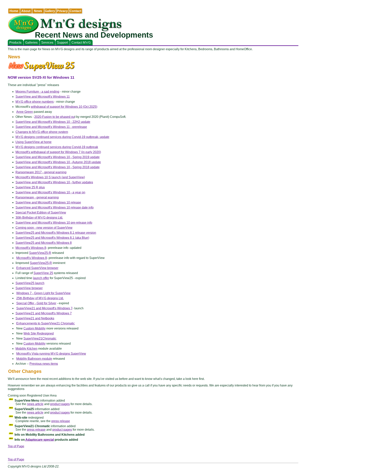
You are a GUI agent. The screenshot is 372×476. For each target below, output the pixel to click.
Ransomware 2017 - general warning (41, 172)
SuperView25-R (40, 252)
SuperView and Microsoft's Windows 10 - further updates (54, 182)
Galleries (31, 42)
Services (47, 42)
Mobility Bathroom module (34, 358)
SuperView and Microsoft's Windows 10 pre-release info (54, 222)
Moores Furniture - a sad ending (37, 91)
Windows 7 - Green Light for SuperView (43, 293)
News (38, 11)
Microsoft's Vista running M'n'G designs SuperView (51, 353)
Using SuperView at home (34, 142)
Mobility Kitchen (26, 348)
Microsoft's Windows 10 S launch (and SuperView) (50, 177)
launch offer (41, 278)
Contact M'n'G (81, 42)
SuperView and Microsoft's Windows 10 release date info (55, 207)
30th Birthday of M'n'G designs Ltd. (39, 217)
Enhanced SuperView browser (37, 268)
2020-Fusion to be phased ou (54, 116)
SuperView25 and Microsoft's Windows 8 (44, 242)
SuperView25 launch (30, 283)
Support (62, 42)
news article (35, 404)
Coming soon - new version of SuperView (44, 227)
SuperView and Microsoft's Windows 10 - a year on (50, 192)
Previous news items (43, 363)
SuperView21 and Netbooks (35, 318)
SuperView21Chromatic (39, 338)
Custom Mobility (34, 328)
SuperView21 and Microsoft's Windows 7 (44, 308)
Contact (75, 11)
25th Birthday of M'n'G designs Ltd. (40, 298)
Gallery (50, 11)
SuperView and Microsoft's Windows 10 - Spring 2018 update (58, 167)
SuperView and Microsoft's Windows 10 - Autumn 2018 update (58, 162)
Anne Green (24, 111)
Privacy (62, 11)
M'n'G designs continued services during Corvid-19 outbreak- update (62, 137)
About (25, 11)
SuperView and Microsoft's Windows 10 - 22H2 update (53, 121)
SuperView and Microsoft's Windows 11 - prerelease (51, 126)
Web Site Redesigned (38, 333)
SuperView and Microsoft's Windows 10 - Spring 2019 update (58, 157)
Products (15, 42)
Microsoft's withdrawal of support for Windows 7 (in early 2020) (58, 152)
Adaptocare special (39, 439)
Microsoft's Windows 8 (31, 247)
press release (60, 421)
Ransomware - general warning (37, 197)
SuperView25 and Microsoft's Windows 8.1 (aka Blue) (52, 237)
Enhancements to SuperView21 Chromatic (45, 323)
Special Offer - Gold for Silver (36, 303)
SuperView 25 (43, 273)
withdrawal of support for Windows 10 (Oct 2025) (64, 106)
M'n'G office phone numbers (35, 101)
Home (13, 11)
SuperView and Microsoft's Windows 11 (43, 96)
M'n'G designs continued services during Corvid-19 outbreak (57, 147)
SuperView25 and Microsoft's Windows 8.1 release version (56, 232)
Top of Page (16, 446)
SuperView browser (29, 288)
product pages (60, 404)
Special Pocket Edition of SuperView (41, 212)
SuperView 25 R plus (30, 187)
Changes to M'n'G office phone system (42, 132)
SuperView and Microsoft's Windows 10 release (48, 202)
